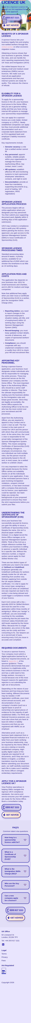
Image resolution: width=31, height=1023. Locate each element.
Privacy (5, 957)
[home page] (4, 21)
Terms (4, 954)
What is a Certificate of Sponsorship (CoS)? (10, 855)
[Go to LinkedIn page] (3, 945)
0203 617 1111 (12, 18)
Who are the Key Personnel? (12, 884)
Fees (4, 961)
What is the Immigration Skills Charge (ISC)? (12, 871)
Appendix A (13, 661)
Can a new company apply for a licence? (11, 898)
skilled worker (7, 47)
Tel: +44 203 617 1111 (10, 941)
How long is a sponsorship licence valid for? (12, 839)
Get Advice (12, 25)
